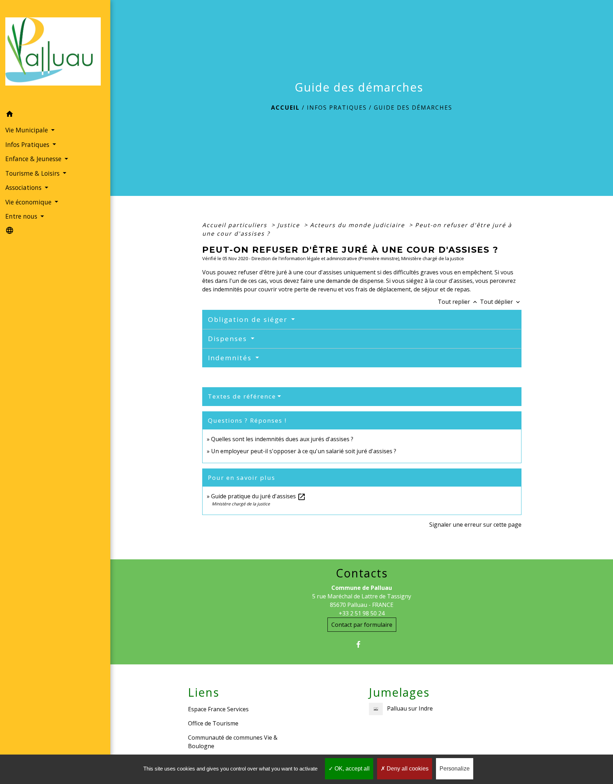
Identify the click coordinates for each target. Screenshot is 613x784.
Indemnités (231, 357)
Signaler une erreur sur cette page (475, 524)
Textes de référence (242, 396)
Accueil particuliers (235, 225)
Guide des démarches (413, 107)
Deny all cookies (407, 769)
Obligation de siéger (249, 319)
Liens (203, 692)
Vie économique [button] (29, 202)
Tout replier (458, 302)
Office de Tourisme (213, 723)
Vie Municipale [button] (27, 130)
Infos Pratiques (337, 107)
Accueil (285, 107)
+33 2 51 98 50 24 (362, 613)
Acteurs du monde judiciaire (358, 225)
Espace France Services (218, 709)
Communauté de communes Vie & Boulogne (232, 742)
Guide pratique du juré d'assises (258, 496)
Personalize (455, 769)
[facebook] (361, 644)
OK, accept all (351, 769)
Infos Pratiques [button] (28, 144)
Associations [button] (24, 187)
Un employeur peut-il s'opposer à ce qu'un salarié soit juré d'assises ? (303, 451)
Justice (289, 225)
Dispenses (228, 338)
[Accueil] (55, 53)
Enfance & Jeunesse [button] (34, 158)
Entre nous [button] (22, 216)
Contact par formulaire (361, 625)
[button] (55, 115)
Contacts (362, 573)
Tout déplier (500, 302)
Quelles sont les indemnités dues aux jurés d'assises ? (282, 439)
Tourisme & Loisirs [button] (33, 173)
